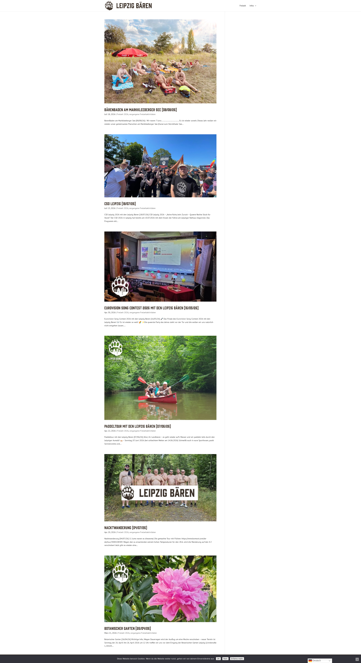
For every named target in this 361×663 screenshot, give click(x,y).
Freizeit (243, 6)
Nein (225, 658)
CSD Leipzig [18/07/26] (120, 203)
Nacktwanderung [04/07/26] (125, 527)
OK (218, 658)
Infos (252, 6)
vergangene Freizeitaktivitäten (142, 114)
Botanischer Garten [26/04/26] (127, 628)
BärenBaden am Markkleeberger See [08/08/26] (140, 109)
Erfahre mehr (237, 658)
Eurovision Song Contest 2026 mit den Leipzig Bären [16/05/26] (151, 307)
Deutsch (316, 660)
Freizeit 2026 (122, 114)
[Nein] (357, 659)
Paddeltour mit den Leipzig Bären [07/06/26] (137, 426)
